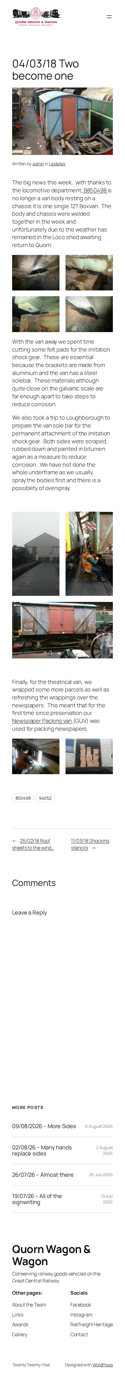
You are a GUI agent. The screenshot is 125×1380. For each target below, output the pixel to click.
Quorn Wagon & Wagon (51, 1254)
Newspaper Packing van (42, 721)
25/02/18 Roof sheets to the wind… (33, 844)
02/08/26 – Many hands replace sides (42, 1150)
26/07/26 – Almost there (43, 1175)
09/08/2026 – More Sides (44, 1126)
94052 (45, 798)
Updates (57, 163)
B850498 (95, 190)
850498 (22, 798)
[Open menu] (109, 16)
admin (38, 163)
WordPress (103, 1365)
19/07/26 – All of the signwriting (37, 1199)
